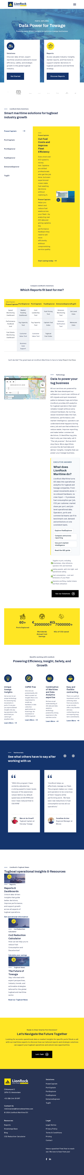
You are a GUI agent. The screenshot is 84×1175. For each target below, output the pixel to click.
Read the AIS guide (62, 550)
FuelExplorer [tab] (9, 158)
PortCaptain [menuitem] (51, 1087)
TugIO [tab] (6, 175)
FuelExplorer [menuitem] (51, 1095)
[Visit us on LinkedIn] (50, 1159)
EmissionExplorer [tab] (11, 166)
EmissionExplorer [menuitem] (53, 1099)
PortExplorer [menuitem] (51, 1091)
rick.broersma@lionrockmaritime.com (18, 1109)
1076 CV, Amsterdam (12, 1092)
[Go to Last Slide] (64, 755)
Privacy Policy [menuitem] (51, 1129)
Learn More (8, 723)
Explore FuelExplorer (63, 530)
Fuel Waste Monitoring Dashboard (10, 334)
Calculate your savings (17, 955)
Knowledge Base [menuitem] (11, 1129)
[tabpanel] (56, 196)
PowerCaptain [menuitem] (51, 1084)
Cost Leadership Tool (36, 312)
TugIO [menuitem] (48, 1103)
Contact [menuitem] (49, 1140)
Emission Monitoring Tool (61, 312)
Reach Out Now (69, 360)
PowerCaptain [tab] (10, 131)
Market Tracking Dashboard (23, 312)
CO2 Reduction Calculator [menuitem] (14, 1136)
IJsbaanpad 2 (9, 1089)
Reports (50, 53)
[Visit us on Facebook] (46, 1159)
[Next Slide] (73, 755)
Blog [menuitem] (6, 1132)
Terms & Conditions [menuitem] (54, 1132)
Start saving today (45, 261)
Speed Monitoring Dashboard (10, 312)
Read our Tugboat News (18, 1000)
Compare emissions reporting (63, 536)
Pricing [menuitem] (49, 1136)
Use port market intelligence (61, 544)
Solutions (11, 53)
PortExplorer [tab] (9, 149)
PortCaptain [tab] (9, 140)
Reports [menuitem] (7, 1125)
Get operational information (16, 917)
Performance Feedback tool (10, 323)
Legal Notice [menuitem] (51, 1125)
